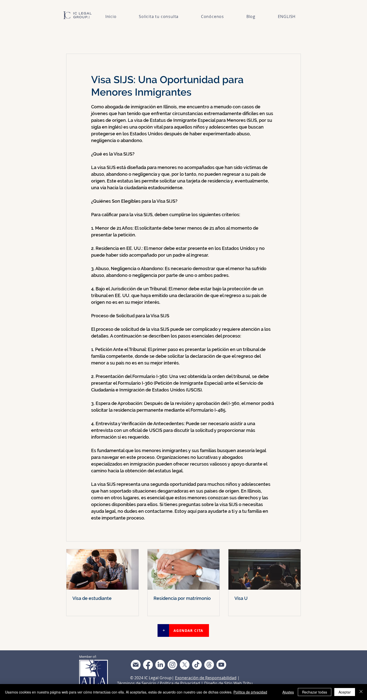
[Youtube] (221, 665)
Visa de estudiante (92, 598)
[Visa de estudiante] (102, 569)
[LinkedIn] (160, 665)
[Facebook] (148, 665)
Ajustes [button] (288, 692)
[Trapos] (209, 665)
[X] (184, 665)
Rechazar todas (314, 692)
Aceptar (345, 692)
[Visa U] (264, 569)
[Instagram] (172, 665)
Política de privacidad (250, 692)
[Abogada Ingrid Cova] (136, 665)
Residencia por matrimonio (182, 598)
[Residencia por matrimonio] (184, 569)
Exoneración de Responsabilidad (205, 678)
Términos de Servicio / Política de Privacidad (158, 683)
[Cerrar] (361, 692)
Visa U (241, 598)
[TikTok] (197, 665)
